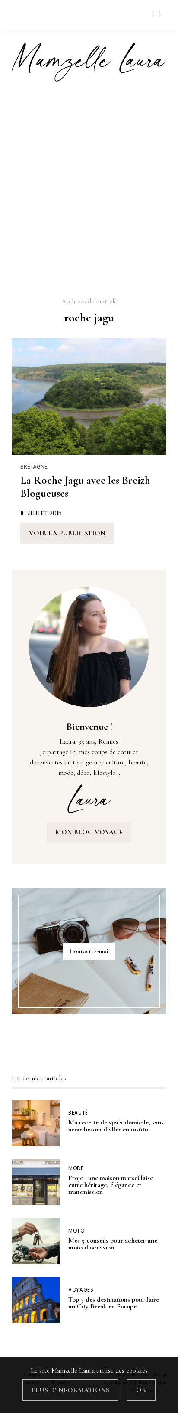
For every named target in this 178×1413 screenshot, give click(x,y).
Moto (76, 1231)
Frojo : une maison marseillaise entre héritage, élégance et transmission (110, 1185)
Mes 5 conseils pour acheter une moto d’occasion (112, 1244)
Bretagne (34, 466)
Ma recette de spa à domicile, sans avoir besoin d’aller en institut (116, 1126)
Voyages (80, 1290)
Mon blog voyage (89, 832)
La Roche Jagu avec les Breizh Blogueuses (85, 487)
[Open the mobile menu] (156, 14)
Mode (76, 1168)
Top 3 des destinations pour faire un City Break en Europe (113, 1303)
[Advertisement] (89, 188)
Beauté (78, 1113)
